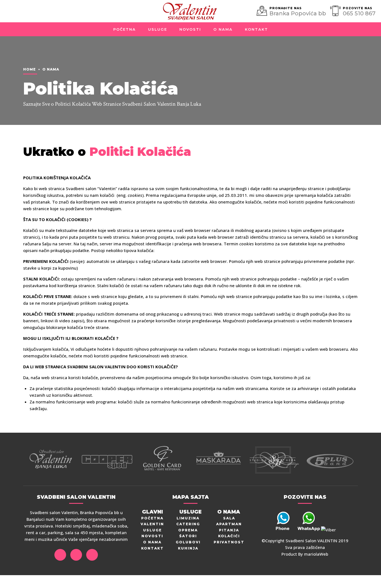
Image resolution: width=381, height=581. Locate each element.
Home (29, 69)
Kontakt (256, 29)
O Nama (223, 29)
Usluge (157, 29)
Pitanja (229, 530)
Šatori (188, 536)
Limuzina (188, 518)
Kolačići (229, 536)
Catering (188, 524)
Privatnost (229, 542)
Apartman (229, 524)
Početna (124, 29)
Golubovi (188, 542)
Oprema (188, 530)
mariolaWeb (316, 554)
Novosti (190, 29)
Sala (229, 518)
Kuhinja (188, 548)
